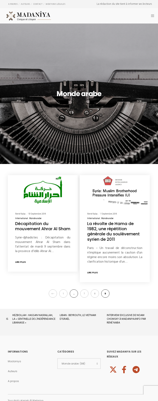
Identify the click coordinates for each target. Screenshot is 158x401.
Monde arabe (35, 218)
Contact (38, 4)
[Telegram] (135, 369)
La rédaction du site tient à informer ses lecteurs (124, 4)
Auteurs (25, 4)
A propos (12, 4)
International (21, 218)
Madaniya (14, 361)
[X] (112, 369)
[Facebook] (124, 369)
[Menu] (151, 16)
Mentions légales (55, 4)
